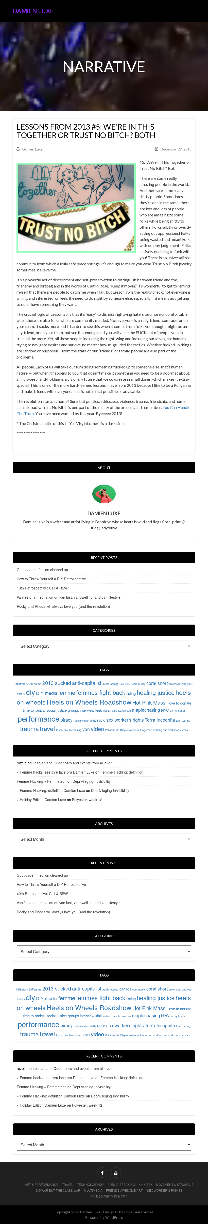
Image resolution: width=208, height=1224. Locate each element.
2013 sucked (56, 682)
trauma (29, 728)
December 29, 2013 (176, 149)
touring (186, 720)
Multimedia (93, 1190)
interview (87, 710)
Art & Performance (41, 1184)
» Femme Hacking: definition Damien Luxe (51, 790)
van (86, 729)
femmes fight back (100, 692)
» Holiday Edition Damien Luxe (41, 799)
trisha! (59, 730)
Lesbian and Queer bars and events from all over (72, 762)
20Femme (35, 684)
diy (30, 691)
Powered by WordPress (104, 1217)
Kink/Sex (145, 1184)
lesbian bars (110, 710)
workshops (174, 730)
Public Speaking (121, 1184)
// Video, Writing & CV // (109, 1196)
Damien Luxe (33, 11)
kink (98, 710)
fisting (131, 693)
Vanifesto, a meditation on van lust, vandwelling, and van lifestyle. (69, 597)
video (97, 729)
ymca (185, 730)
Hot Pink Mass (148, 702)
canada (125, 683)
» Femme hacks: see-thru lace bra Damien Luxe (55, 772)
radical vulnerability (85, 720)
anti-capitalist (86, 682)
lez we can (124, 710)
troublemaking (72, 730)
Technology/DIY (90, 1184)
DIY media (46, 693)
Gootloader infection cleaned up (42, 569)
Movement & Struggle (175, 1184)
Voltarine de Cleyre (116, 730)
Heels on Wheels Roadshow (89, 701)
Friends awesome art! (124, 1190)
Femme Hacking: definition (121, 772)
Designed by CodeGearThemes (128, 1212)
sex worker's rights (125, 720)
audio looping (110, 684)
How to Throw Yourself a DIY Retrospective (51, 578)
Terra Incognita (160, 720)
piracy (66, 720)
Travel (68, 1184)
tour (178, 720)
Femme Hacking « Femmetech (41, 781)
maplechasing (146, 710)
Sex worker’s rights (164, 1190)
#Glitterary (21, 684)
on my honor (177, 710)
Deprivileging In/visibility (92, 781)
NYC (165, 710)
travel (47, 728)
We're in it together (140, 730)
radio (101, 720)
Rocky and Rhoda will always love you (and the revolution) (63, 606)
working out (160, 730)
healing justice (156, 692)
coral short (157, 683)
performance (38, 718)
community (138, 684)
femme (66, 692)
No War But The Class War (58, 1190)
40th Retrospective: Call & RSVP (42, 587)
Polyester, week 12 (87, 799)
